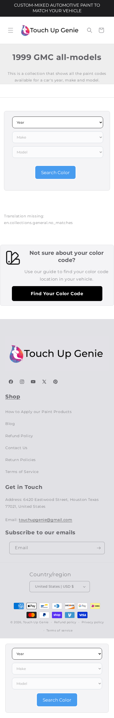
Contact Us (16, 447)
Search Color (55, 172)
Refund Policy (19, 435)
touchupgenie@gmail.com (45, 519)
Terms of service (59, 630)
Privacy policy (93, 622)
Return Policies (20, 459)
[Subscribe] (98, 548)
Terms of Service (22, 471)
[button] (10, 30)
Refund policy (65, 622)
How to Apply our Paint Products (38, 411)
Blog (10, 423)
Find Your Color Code (57, 293)
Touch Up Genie (36, 622)
